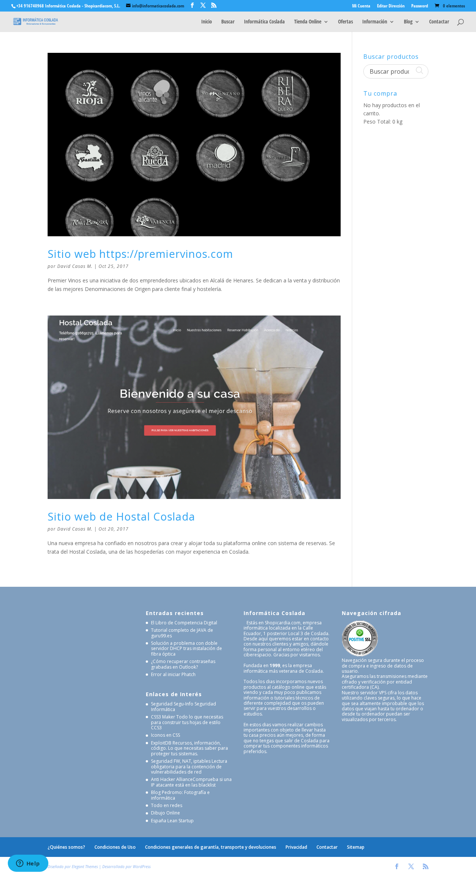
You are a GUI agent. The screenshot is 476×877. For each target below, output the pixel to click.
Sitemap (355, 847)
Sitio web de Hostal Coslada (121, 516)
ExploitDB (161, 743)
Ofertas (345, 22)
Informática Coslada (264, 22)
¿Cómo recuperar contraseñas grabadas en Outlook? (183, 664)
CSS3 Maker (163, 717)
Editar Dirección (391, 6)
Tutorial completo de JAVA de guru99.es (182, 632)
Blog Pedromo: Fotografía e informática (180, 795)
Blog (408, 22)
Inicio (206, 22)
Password (419, 6)
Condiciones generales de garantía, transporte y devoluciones (210, 847)
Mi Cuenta (361, 6)
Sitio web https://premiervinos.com (140, 253)
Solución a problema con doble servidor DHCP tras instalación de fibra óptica (186, 648)
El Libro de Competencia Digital (184, 623)
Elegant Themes (85, 866)
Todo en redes (166, 805)
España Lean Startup (172, 820)
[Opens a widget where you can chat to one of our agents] (27, 864)
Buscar (228, 22)
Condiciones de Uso (115, 847)
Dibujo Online (165, 813)
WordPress (142, 866)
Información (374, 22)
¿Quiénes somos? (66, 847)
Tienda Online (307, 22)
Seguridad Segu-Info (172, 704)
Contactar (439, 22)
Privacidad (296, 847)
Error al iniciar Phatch (173, 674)
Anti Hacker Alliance (172, 779)
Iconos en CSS (165, 735)
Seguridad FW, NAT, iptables (180, 761)
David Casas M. (75, 266)
